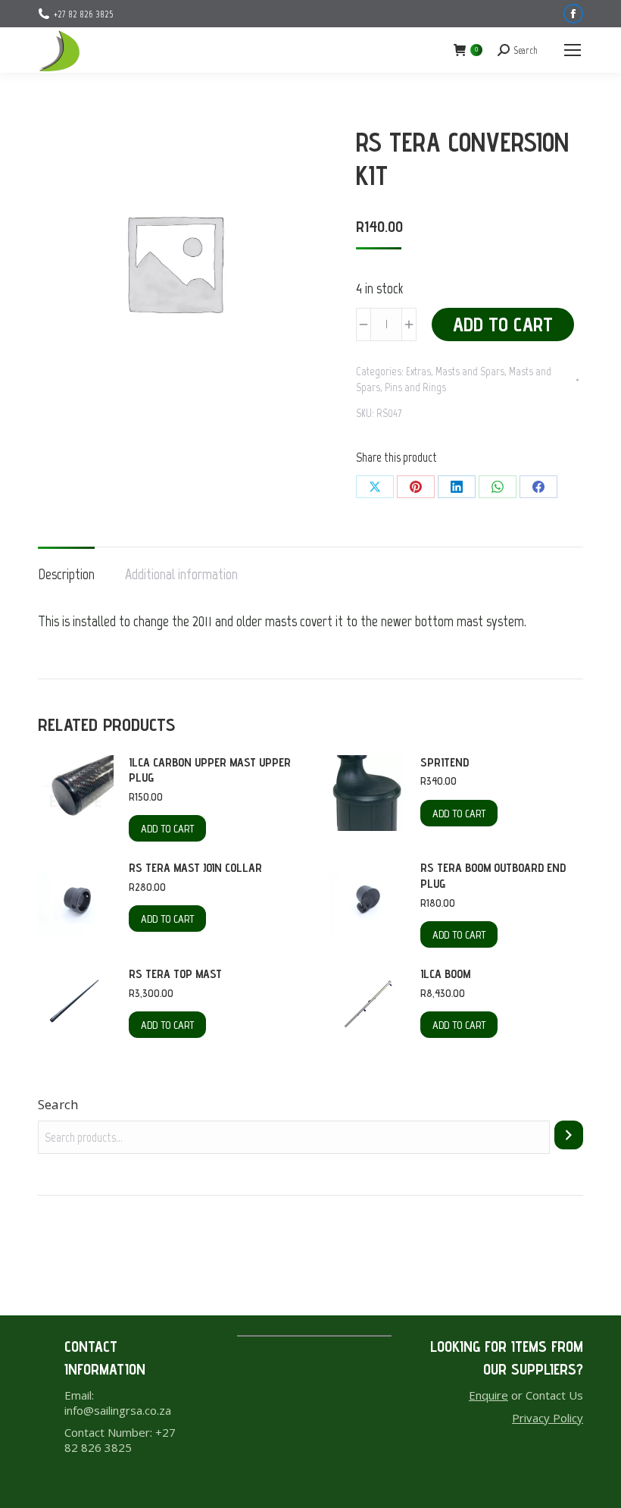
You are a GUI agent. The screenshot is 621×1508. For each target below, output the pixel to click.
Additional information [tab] (181, 574)
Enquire (488, 1395)
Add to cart (503, 324)
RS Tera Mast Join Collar (195, 868)
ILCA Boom (445, 974)
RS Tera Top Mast (175, 974)
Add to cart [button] (167, 829)
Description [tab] (66, 574)
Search (58, 1104)
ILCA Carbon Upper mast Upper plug (210, 770)
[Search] (568, 1135)
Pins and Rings (415, 387)
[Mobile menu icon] (572, 50)
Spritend (444, 762)
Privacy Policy (547, 1417)
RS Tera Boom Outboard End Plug (493, 876)
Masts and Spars (469, 371)
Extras (418, 371)
